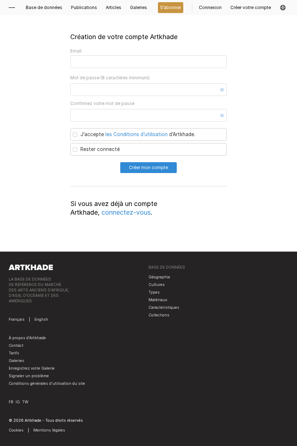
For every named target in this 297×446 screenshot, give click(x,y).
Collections (159, 315)
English (41, 319)
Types (154, 292)
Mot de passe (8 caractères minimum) (110, 77)
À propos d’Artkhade (27, 338)
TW (25, 402)
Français (17, 319)
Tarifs (14, 353)
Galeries (16, 360)
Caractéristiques (163, 307)
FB (11, 402)
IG (18, 402)
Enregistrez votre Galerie (32, 368)
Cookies (16, 430)
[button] (282, 7)
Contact (16, 345)
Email (75, 51)
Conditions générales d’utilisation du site (47, 383)
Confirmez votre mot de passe (102, 103)
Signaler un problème (29, 376)
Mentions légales (49, 430)
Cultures (156, 284)
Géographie (159, 277)
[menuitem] (14, 7)
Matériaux (157, 300)
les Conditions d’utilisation (136, 134)
